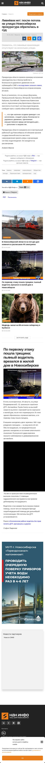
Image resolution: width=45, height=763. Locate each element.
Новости (11, 14)
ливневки (17, 170)
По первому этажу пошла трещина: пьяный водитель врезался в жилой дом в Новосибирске (21, 285)
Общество (37, 170)
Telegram (33, 161)
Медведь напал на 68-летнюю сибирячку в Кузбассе (21, 326)
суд (35, 173)
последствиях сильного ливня (30, 85)
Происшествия (15, 173)
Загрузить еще (22, 338)
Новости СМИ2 (9, 637)
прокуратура (27, 173)
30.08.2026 (6, 247)
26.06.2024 (10, 35)
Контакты (5, 728)
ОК (22, 758)
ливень (9, 170)
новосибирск (27, 170)
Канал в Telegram (11, 192)
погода (5, 173)
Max (33, 156)
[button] (42, 742)
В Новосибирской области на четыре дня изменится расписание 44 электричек (20, 243)
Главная (4, 14)
